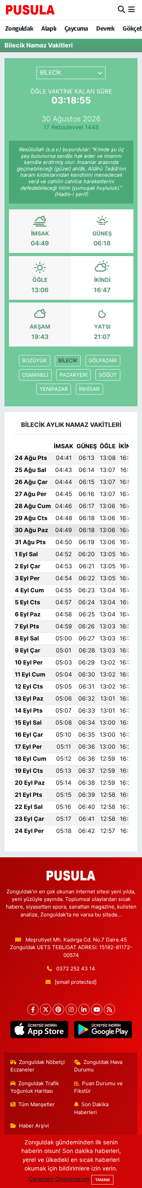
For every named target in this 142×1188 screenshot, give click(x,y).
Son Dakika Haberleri (91, 1108)
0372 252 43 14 (75, 969)
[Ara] (121, 9)
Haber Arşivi (34, 1126)
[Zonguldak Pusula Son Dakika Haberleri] (30, 9)
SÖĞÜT (108, 375)
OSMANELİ (35, 375)
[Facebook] (33, 1009)
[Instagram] (71, 1009)
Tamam (102, 1179)
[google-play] (102, 1031)
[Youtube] (96, 1009)
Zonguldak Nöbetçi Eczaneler (37, 1066)
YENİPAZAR (54, 389)
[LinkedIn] (84, 1009)
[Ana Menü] (131, 9)
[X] (45, 1009)
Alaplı (48, 28)
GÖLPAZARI (103, 361)
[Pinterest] (58, 1009)
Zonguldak (19, 28)
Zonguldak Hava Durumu (98, 1066)
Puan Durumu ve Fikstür (98, 1087)
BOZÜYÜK (34, 361)
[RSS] (109, 1009)
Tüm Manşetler (36, 1104)
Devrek (105, 28)
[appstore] (39, 1031)
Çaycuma (76, 28)
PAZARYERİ (74, 375)
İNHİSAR (89, 389)
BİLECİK (68, 361)
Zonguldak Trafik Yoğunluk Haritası (34, 1087)
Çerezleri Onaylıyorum (59, 1179)
